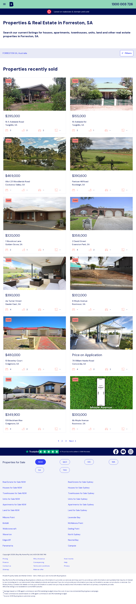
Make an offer (38, 569)
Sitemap (6, 569)
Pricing (5, 559)
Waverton (7, 534)
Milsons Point (9, 517)
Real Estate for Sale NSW (14, 482)
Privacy (67, 566)
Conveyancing (38, 562)
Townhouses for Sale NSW (15, 493)
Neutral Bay (73, 540)
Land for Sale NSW (11, 510)
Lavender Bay (74, 517)
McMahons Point (75, 523)
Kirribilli (6, 523)
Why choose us (39, 559)
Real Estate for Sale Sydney (80, 482)
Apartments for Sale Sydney (81, 504)
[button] (6, 4)
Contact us (7, 566)
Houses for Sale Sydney (79, 487)
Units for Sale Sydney (77, 499)
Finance (5, 562)
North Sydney (74, 534)
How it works (68, 559)
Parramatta (8, 545)
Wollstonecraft (9, 528)
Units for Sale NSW (11, 499)
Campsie (72, 545)
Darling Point (73, 528)
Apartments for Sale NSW (14, 504)
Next (71, 441)
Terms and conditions (41, 566)
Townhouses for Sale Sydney (81, 493)
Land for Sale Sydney (77, 510)
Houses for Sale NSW (12, 487)
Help (65, 562)
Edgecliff (7, 540)
